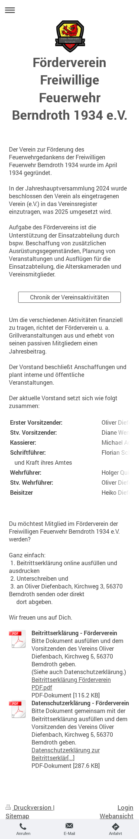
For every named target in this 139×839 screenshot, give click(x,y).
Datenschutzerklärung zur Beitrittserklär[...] (66, 754)
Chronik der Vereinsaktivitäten (69, 297)
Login (125, 807)
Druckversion (32, 807)
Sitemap (17, 816)
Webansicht (116, 816)
